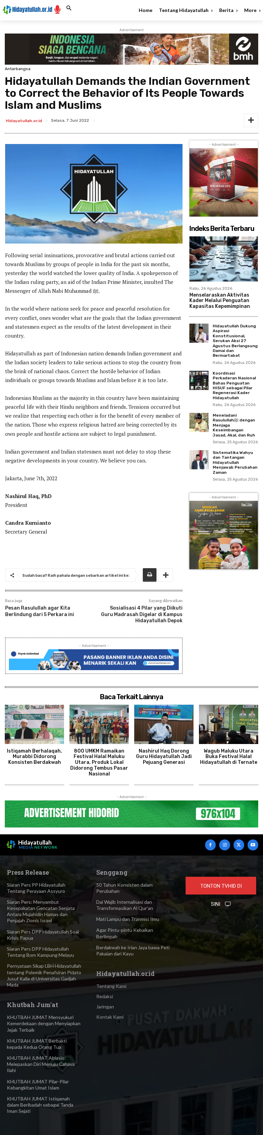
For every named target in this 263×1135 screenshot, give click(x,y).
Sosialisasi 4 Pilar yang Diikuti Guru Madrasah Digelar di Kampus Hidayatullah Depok (142, 614)
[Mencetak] (149, 575)
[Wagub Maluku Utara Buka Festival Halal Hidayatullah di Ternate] (228, 724)
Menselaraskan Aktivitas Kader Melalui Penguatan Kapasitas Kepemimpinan (219, 301)
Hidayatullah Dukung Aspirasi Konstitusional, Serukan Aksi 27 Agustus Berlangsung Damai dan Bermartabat (235, 341)
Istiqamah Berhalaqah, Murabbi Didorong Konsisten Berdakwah (34, 757)
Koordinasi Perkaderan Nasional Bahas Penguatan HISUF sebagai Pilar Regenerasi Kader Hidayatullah (234, 385)
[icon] (57, 9)
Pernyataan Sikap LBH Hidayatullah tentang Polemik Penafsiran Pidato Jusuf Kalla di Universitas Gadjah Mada (44, 975)
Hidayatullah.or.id (24, 121)
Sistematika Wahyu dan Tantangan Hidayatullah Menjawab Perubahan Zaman (235, 462)
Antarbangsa (17, 69)
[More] (251, 120)
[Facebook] (210, 844)
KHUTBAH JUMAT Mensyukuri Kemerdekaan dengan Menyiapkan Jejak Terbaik (43, 1023)
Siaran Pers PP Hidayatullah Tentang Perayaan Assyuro (36, 888)
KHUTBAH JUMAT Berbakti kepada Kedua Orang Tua (37, 1044)
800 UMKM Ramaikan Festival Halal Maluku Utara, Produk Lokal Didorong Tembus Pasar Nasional (99, 762)
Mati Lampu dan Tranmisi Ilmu (127, 919)
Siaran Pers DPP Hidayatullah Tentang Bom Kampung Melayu (40, 952)
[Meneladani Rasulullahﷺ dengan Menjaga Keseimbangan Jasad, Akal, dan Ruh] (199, 422)
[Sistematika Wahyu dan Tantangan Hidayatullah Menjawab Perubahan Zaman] (199, 459)
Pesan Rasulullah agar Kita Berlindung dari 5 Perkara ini (39, 611)
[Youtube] (253, 844)
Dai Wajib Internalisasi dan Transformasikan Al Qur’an (124, 905)
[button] (69, 8)
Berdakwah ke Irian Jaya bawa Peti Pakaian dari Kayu (133, 950)
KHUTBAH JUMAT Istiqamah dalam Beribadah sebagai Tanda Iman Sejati (40, 1105)
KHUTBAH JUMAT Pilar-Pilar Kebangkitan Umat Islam (38, 1085)
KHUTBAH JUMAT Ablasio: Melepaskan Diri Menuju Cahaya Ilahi (41, 1064)
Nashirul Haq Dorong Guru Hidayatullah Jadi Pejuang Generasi (164, 757)
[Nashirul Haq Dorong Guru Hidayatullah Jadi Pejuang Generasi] (163, 724)
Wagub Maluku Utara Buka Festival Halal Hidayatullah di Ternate (228, 757)
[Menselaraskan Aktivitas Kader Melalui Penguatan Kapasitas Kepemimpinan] (223, 259)
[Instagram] (224, 844)
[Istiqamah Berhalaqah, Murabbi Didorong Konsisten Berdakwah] (34, 724)
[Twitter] (239, 844)
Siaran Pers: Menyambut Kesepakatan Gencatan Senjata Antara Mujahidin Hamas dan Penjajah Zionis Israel (41, 911)
